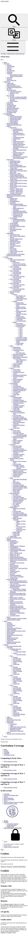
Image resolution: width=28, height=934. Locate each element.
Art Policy (15, 384)
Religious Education (15, 291)
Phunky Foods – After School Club (18, 568)
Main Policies (13, 127)
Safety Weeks (13, 250)
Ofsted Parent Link (11, 643)
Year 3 (20, 332)
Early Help (12, 227)
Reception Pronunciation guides (18, 593)
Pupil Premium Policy (15, 119)
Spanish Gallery (17, 475)
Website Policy (10, 826)
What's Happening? (11, 540)
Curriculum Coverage (21, 337)
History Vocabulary (18, 440)
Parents (5, 621)
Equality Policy (17, 138)
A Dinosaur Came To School (17, 562)
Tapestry (9, 539)
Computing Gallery (18, 407)
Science (12, 368)
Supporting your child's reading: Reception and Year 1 (18, 585)
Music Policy (16, 482)
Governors (9, 73)
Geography (12, 444)
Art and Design (14, 383)
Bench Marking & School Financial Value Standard (16, 75)
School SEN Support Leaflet (20, 212)
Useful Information (11, 629)
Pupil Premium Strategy (16, 118)
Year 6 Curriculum (14, 287)
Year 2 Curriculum (14, 270)
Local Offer (13, 202)
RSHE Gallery (16, 532)
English (12, 293)
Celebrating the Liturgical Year (14, 87)
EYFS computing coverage (10, 761)
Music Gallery (16, 490)
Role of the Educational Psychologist (16, 229)
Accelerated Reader (21, 318)
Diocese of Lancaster (12, 111)
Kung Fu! (12, 564)
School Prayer (10, 104)
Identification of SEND (18, 219)
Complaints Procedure (18, 137)
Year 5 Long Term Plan (19, 284)
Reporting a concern (15, 243)
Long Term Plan (17, 268)
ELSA (11, 232)
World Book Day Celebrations (17, 546)
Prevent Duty (13, 248)
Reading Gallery (20, 316)
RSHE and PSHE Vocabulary (17, 519)
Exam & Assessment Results (14, 194)
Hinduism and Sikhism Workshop (18, 558)
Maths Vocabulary (17, 364)
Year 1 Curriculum (14, 266)
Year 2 (20, 330)
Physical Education (14, 493)
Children (6, 644)
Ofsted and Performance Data (14, 125)
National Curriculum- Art (19, 390)
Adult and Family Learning (13, 619)
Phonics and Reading (12, 579)
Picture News (10, 721)
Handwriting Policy (21, 325)
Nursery (15, 653)
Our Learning (13, 724)
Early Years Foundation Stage (14, 537)
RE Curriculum (10, 95)
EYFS (14, 140)
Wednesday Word (14, 93)
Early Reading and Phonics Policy (20, 296)
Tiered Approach (14, 120)
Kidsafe (12, 247)
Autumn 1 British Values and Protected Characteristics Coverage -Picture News (18, 178)
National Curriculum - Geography (18, 452)
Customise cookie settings (19, 866)
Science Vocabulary (18, 379)
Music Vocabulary (17, 489)
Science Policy (16, 369)
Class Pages (10, 647)
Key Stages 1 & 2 (20, 353)
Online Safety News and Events (18, 726)
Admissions (10, 72)
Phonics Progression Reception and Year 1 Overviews (18, 583)
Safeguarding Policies (15, 241)
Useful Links (19, 300)
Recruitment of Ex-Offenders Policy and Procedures (20, 157)
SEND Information (11, 639)
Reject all (3, 866)
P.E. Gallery (16, 504)
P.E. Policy (15, 494)
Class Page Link (17, 269)
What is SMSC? (14, 163)
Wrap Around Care (11, 80)
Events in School (11, 625)
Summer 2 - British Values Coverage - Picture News (16, 192)
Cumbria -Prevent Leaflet (16, 169)
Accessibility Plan (17, 129)
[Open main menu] (13, 47)
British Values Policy (18, 133)
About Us (9, 68)
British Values (10, 159)
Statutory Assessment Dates (13, 642)
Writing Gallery (20, 343)
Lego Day (12, 574)
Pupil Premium (10, 115)
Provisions (15, 222)
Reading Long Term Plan (16, 601)
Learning (6, 257)
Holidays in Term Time (12, 637)
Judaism (12, 544)
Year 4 (20, 333)
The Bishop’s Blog (11, 112)
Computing (12, 396)
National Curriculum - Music (20, 487)
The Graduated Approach (19, 220)
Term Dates (10, 77)
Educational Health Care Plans (17, 226)
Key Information (8, 113)
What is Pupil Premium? (16, 116)
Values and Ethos (11, 84)
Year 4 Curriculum (14, 279)
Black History (13, 543)
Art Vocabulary (17, 391)
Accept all (9, 866)
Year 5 (20, 334)
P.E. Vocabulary (17, 503)
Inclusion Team (14, 198)
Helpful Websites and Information (18, 209)
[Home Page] (13, 53)
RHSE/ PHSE (13, 507)
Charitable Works (11, 106)
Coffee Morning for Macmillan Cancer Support (17, 551)
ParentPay (9, 636)
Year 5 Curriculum (14, 283)
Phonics (15, 294)
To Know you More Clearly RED (18, 97)
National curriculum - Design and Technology (20, 420)
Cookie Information (11, 825)
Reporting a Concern (15, 729)
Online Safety (13, 252)
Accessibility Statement (12, 823)
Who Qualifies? (14, 122)
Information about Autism (19, 211)
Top (2, 849)
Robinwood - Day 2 (15, 554)
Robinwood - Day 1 (15, 555)
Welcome (9, 65)
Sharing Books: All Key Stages (17, 599)
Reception (15, 650)
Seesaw (9, 617)
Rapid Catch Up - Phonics (19, 589)
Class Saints (10, 102)
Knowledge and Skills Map (20, 375)
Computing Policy (17, 397)
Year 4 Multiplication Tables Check (21, 360)
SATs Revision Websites (19, 714)
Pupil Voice (10, 718)
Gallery (15, 663)
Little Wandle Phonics (21, 298)
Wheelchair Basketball (15, 575)
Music (11, 478)
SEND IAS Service (18, 213)
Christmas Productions (15, 549)
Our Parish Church (11, 105)
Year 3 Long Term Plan (19, 276)
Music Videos (13, 572)
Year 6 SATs (19, 362)
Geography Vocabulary (18, 454)
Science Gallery (17, 380)
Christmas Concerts (15, 571)
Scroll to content (5, 1)
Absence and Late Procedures (14, 628)
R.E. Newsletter (17, 660)
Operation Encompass (15, 245)
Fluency (12, 600)
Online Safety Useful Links (16, 731)
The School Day (11, 70)
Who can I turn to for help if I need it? (16, 733)
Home (5, 62)
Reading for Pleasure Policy (17, 607)
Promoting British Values (16, 165)
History (12, 429)
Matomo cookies (9, 904)
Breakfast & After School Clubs (14, 635)
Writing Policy (19, 323)
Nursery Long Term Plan (19, 264)
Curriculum (9, 258)
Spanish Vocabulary (18, 473)
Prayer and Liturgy (11, 90)
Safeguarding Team (15, 234)
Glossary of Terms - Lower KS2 (21, 527)
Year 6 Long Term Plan (19, 289)
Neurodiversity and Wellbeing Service (17, 216)
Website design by (11, 847)
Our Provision (13, 218)
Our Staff (9, 69)
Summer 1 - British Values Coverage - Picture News (16, 189)
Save (14, 932)
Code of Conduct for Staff (16, 251)
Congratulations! (14, 547)
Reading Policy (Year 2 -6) (16, 606)
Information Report (14, 201)
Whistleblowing (17, 155)
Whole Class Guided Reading (17, 612)
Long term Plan (17, 371)
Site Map (6, 820)
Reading (15, 301)
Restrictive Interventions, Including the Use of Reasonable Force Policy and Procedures (20, 146)
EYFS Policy (16, 262)
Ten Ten (12, 94)
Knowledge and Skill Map (19, 354)
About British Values (15, 161)
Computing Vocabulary (18, 405)
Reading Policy (20, 302)
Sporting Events (14, 578)
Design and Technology (16, 411)
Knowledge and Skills (21, 339)
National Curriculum (18, 355)
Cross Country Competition (16, 576)
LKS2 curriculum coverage (10, 778)
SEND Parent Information (16, 204)
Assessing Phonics (14, 587)
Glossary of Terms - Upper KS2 (21, 530)
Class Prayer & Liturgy (15, 91)
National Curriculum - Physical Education (18, 501)
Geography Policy (17, 446)
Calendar (9, 622)
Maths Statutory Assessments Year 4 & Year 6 (20, 357)
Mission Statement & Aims (13, 86)
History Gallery (17, 441)
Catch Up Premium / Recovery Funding (16, 618)
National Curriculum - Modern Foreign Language (19, 471)
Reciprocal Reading (15, 611)
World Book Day (14, 542)
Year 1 (20, 329)
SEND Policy (13, 200)
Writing (15, 322)
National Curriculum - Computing (18, 403)
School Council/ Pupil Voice (14, 720)
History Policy (16, 430)
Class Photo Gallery (21, 651)
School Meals (10, 633)
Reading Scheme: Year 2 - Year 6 (18, 608)
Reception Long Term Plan (19, 265)
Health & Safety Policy (18, 141)
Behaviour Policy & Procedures (18, 131)
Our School (6, 63)
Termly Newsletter (17, 661)
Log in (5, 736)
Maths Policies (16, 347)
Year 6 (20, 336)
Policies (9, 126)
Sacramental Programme (13, 108)
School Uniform (11, 632)
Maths (11, 346)
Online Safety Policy (18, 143)
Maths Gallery (16, 366)
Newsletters (10, 624)
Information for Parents (15, 728)
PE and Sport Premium (12, 123)
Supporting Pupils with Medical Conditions (18, 153)
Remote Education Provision (14, 255)
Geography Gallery (18, 455)
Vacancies (9, 79)
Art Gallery (16, 393)
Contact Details (10, 66)
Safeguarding (10, 233)
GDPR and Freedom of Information (15, 254)
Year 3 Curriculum (14, 275)
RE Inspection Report (12, 109)
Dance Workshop (14, 565)
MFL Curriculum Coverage (20, 467)
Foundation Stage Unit (15, 649)
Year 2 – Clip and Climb (16, 553)
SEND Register (14, 223)
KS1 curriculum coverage (10, 770)
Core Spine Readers (21, 321)
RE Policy (9, 88)
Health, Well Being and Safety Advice (16, 631)
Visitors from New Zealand (16, 557)
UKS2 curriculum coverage (10, 787)
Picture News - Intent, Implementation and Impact (16, 174)
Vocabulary (13, 614)
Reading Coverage (20, 307)
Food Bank (12, 569)
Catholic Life (7, 81)
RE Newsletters (14, 101)
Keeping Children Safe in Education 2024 (16, 239)
